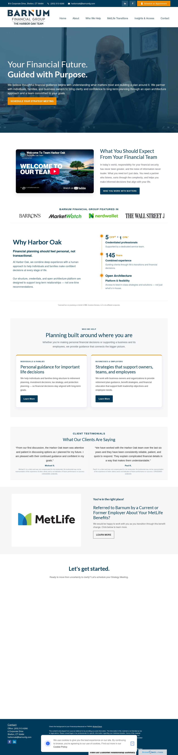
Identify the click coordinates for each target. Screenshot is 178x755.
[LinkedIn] (125, 3)
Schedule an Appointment (155, 3)
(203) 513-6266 (57, 3)
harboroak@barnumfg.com (83, 3)
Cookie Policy (60, 746)
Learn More (29, 399)
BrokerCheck (97, 726)
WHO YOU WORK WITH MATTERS (120, 191)
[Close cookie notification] (132, 743)
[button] (62, 18)
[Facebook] (132, 3)
